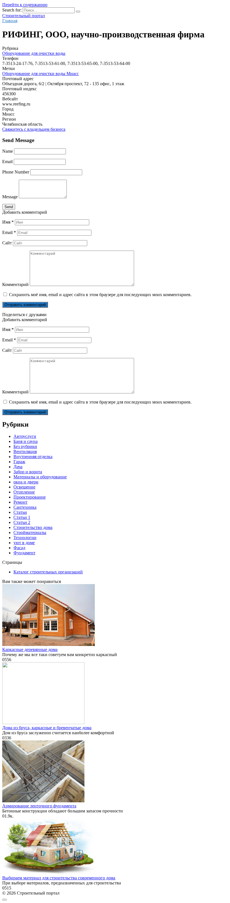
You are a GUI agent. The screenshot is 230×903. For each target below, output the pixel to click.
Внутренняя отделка (32, 456)
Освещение (24, 487)
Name (7, 151)
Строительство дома (32, 527)
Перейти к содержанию (24, 4)
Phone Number (15, 172)
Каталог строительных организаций (48, 571)
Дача (17, 466)
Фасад (19, 547)
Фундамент (24, 552)
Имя (8, 222)
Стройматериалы (29, 532)
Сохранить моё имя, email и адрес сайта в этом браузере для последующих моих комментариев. (100, 294)
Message (10, 196)
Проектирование (29, 497)
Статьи (20, 512)
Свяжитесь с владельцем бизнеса (33, 129)
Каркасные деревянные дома (30, 649)
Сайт (7, 242)
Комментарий (15, 284)
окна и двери (25, 481)
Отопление (24, 492)
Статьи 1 (21, 517)
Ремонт (20, 502)
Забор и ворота (27, 471)
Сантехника (24, 507)
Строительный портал (23, 15)
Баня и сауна (25, 441)
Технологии (24, 537)
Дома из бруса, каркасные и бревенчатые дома (46, 727)
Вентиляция (25, 451)
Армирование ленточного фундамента (39, 805)
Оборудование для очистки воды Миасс (40, 73)
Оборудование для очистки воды (33, 53)
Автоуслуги (24, 436)
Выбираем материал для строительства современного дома (58, 877)
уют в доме (24, 542)
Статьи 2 (21, 522)
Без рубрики (25, 446)
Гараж (19, 461)
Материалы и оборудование (40, 476)
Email (7, 161)
